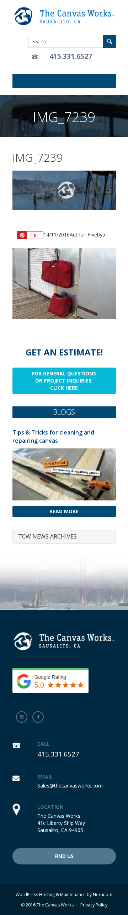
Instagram (21, 717)
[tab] (64, 537)
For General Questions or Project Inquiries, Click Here (64, 380)
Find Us (64, 856)
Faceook (38, 717)
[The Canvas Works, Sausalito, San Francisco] (64, 16)
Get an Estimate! (64, 352)
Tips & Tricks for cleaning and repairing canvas (53, 436)
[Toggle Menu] (112, 81)
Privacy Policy (93, 905)
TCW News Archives (47, 536)
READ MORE (64, 511)
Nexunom (102, 894)
